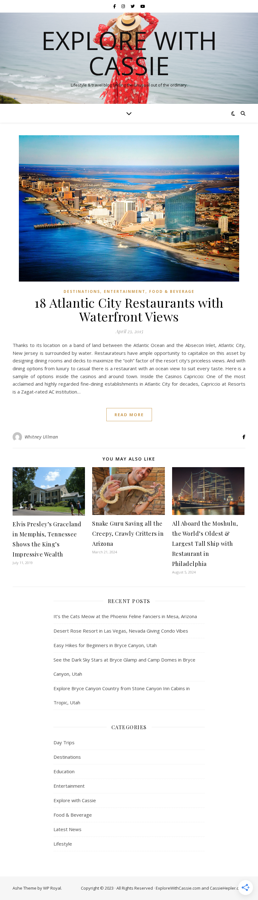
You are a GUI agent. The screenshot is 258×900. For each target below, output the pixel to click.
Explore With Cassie (129, 53)
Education (64, 771)
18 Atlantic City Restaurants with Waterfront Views (129, 309)
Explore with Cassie (74, 800)
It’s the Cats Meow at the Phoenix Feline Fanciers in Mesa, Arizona (125, 616)
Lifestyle (62, 844)
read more (129, 414)
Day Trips (64, 742)
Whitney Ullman (41, 437)
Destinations (82, 291)
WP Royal (52, 888)
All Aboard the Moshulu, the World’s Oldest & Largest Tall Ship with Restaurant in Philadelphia (205, 543)
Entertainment (124, 291)
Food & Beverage (171, 291)
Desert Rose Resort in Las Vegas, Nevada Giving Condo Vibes (120, 631)
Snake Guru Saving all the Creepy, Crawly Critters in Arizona (128, 533)
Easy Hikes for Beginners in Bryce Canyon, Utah (105, 645)
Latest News (67, 829)
